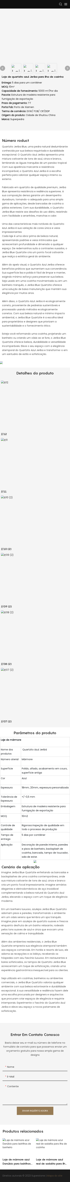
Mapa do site (54, 1175)
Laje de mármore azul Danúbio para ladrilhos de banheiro (17, 1162)
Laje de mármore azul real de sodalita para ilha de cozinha (51, 1162)
